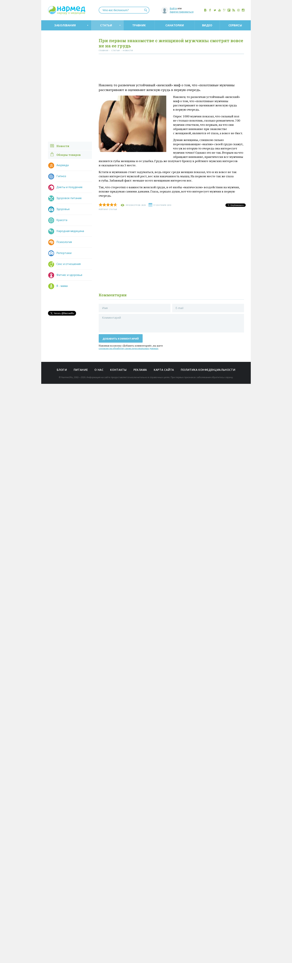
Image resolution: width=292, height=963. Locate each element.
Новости (62, 146)
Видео (207, 25)
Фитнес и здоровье (69, 275)
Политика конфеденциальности (208, 370)
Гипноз (61, 176)
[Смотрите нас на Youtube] (219, 10)
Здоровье (63, 209)
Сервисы (235, 25)
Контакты (118, 370)
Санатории (174, 25)
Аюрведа (62, 165)
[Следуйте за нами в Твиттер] (214, 10)
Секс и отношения (68, 264)
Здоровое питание (69, 198)
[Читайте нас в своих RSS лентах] (233, 10)
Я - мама (62, 286)
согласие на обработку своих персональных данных (128, 348)
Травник (139, 25)
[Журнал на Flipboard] (229, 10)
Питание (81, 370)
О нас (98, 370)
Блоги (62, 370)
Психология (64, 242)
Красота (61, 220)
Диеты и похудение (69, 187)
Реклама (140, 370)
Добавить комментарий (121, 338)
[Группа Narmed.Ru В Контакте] (205, 10)
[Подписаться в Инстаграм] (243, 10)
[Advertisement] (171, 69)
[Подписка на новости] (238, 10)
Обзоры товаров (68, 155)
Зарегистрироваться (181, 11)
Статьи (106, 25)
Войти (173, 8)
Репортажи (63, 253)
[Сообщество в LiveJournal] (224, 10)
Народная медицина (70, 231)
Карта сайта (164, 370)
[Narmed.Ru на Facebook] (210, 10)
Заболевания (65, 25)
